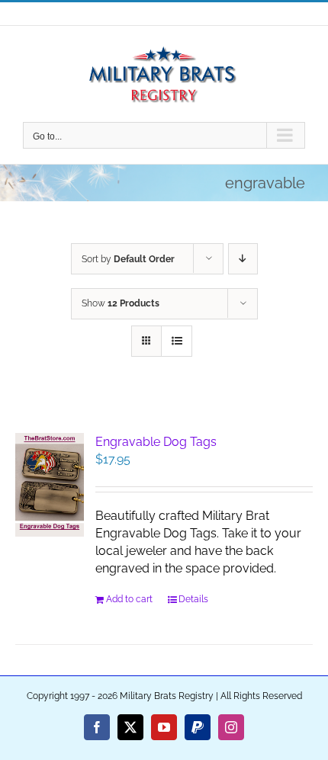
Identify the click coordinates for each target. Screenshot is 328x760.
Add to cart (129, 599)
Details (193, 599)
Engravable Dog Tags (156, 442)
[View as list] (176, 341)
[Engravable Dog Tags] (49, 485)
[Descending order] (243, 258)
